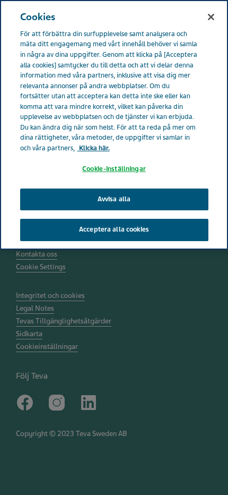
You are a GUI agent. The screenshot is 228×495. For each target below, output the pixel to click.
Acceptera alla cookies (114, 229)
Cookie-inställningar (114, 169)
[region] (114, 125)
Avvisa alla (114, 199)
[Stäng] (211, 17)
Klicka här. (93, 148)
